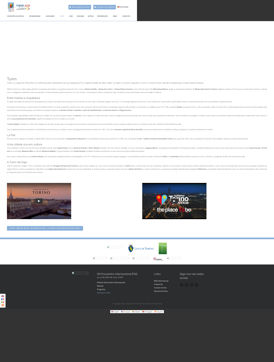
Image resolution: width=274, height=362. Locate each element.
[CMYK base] (163, 243)
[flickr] (196, 285)
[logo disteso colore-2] (141, 245)
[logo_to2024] (19, 3)
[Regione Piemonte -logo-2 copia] (115, 247)
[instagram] (186, 285)
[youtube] (191, 285)
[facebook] (182, 285)
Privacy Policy (157, 304)
